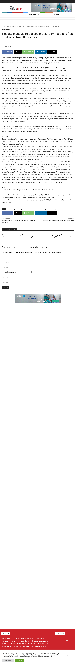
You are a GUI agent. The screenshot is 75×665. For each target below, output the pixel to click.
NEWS (25, 15)
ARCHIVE (48, 15)
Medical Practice (11, 27)
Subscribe (57, 14)
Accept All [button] (20, 660)
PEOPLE (43, 15)
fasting (20, 209)
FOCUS (9, 15)
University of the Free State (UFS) (49, 209)
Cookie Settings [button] (8, 660)
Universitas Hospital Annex (31, 209)
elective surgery (12, 209)
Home (3, 27)
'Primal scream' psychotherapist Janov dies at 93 (58, 220)
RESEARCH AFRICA (34, 14)
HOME (4, 15)
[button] (70, 15)
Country (4, 272)
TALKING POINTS (18, 15)
